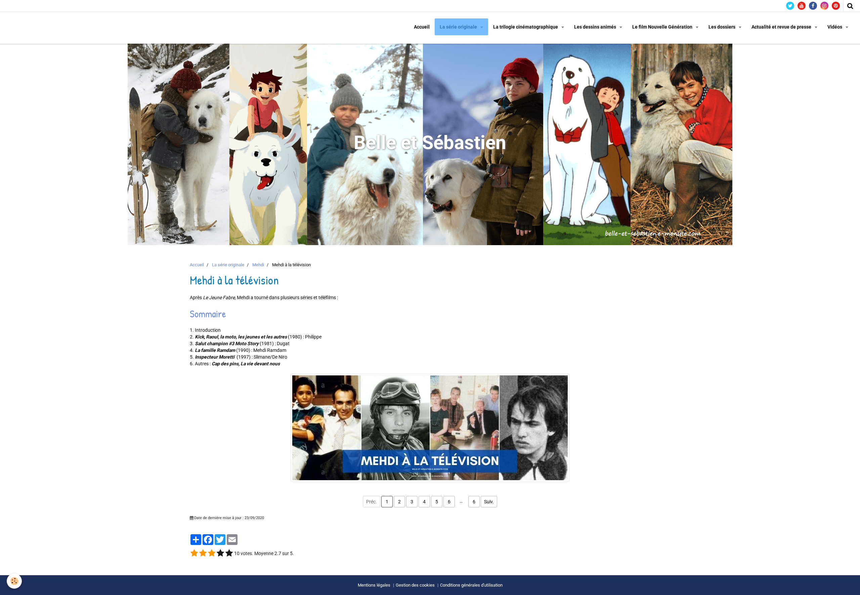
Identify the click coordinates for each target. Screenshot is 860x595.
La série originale (459, 27)
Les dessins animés (595, 27)
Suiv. (489, 501)
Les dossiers (722, 27)
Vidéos (835, 27)
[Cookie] (14, 581)
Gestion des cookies (415, 585)
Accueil (422, 27)
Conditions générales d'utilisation (471, 585)
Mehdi (258, 264)
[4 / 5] (220, 553)
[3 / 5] (211, 553)
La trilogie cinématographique (526, 27)
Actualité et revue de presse (781, 27)
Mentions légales (374, 585)
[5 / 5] (229, 553)
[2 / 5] (203, 553)
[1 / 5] (194, 553)
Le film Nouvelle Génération (662, 27)
